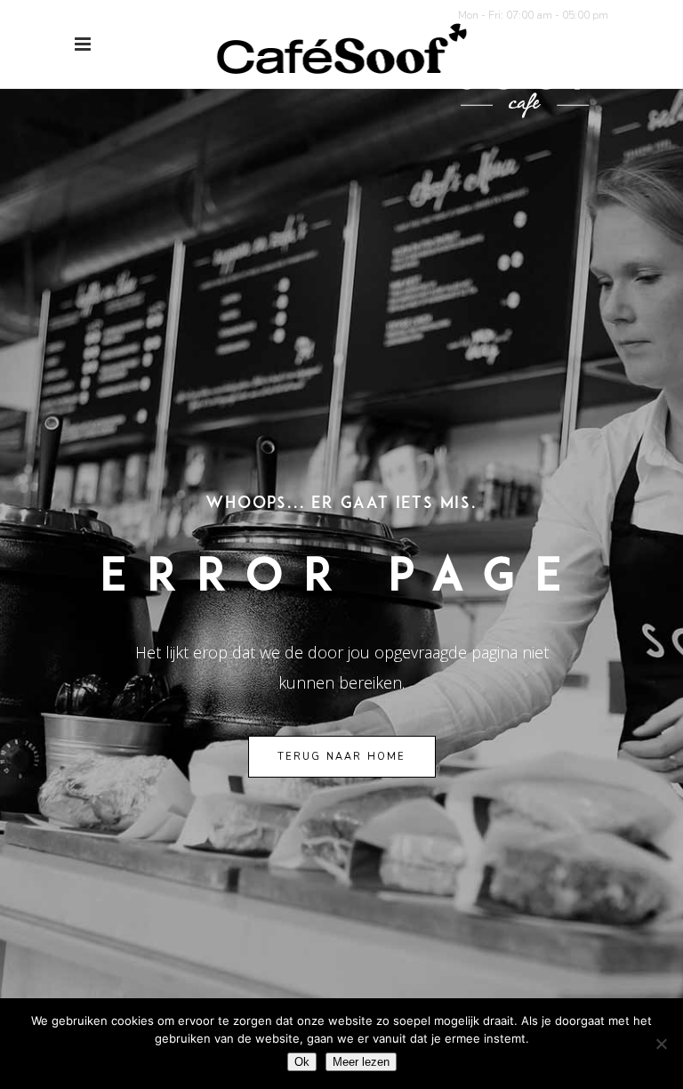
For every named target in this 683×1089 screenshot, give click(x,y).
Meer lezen (361, 1062)
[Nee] (661, 1044)
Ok (301, 1062)
